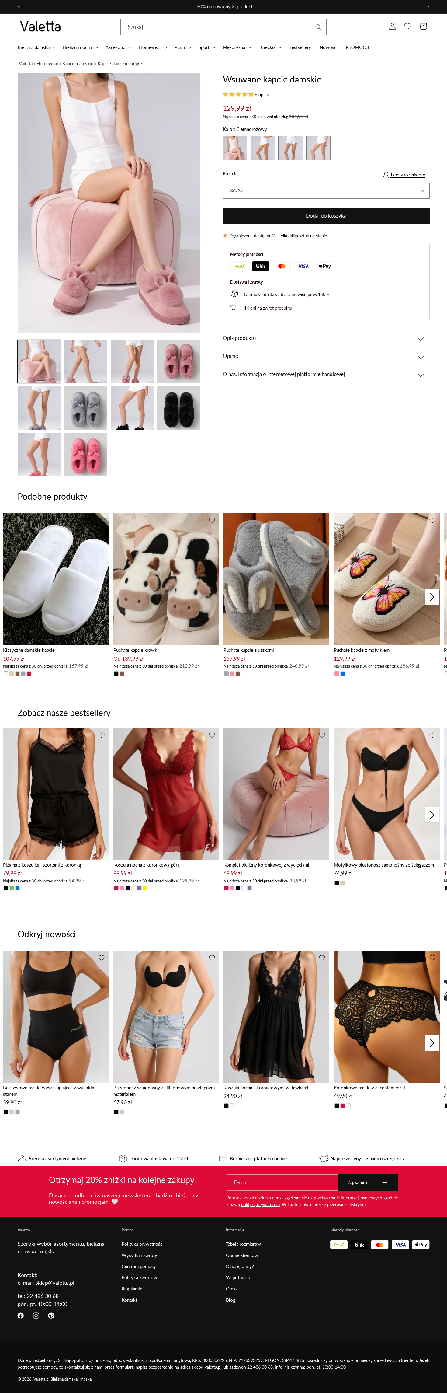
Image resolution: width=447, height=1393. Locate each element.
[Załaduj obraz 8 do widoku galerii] (178, 408)
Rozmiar (231, 173)
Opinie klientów (242, 1255)
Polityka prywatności (143, 1244)
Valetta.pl (41, 1379)
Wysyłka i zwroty (139, 1255)
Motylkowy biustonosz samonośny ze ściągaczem (384, 865)
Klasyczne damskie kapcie (29, 650)
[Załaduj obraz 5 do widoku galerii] (39, 408)
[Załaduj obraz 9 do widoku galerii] (39, 454)
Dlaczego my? (240, 1266)
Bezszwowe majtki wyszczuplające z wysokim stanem (49, 1091)
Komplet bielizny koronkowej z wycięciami (266, 865)
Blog (230, 1300)
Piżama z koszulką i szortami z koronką (42, 865)
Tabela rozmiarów (407, 174)
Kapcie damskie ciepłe (120, 63)
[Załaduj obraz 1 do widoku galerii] (39, 361)
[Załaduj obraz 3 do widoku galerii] (132, 361)
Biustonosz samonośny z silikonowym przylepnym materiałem (164, 1091)
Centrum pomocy (139, 1266)
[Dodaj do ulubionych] (101, 520)
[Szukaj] (318, 27)
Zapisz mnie (358, 1182)
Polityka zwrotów (139, 1277)
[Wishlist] (408, 26)
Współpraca (238, 1277)
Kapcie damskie (77, 63)
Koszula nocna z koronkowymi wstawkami (266, 1087)
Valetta (26, 63)
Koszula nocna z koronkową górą (146, 865)
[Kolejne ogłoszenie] (428, 6)
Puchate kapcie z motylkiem (362, 650)
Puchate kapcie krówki (135, 650)
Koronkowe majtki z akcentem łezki (369, 1087)
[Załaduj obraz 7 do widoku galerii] (132, 408)
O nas (231, 1288)
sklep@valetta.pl (55, 1282)
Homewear (47, 63)
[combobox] (223, 27)
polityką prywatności (260, 1204)
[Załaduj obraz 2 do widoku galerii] (85, 361)
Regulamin (132, 1288)
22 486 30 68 (43, 1296)
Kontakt (129, 1300)
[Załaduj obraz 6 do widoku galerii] (85, 408)
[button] (36, 47)
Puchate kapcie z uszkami (249, 650)
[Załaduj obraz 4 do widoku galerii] (178, 361)
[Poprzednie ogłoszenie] (19, 6)
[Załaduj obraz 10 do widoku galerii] (85, 454)
